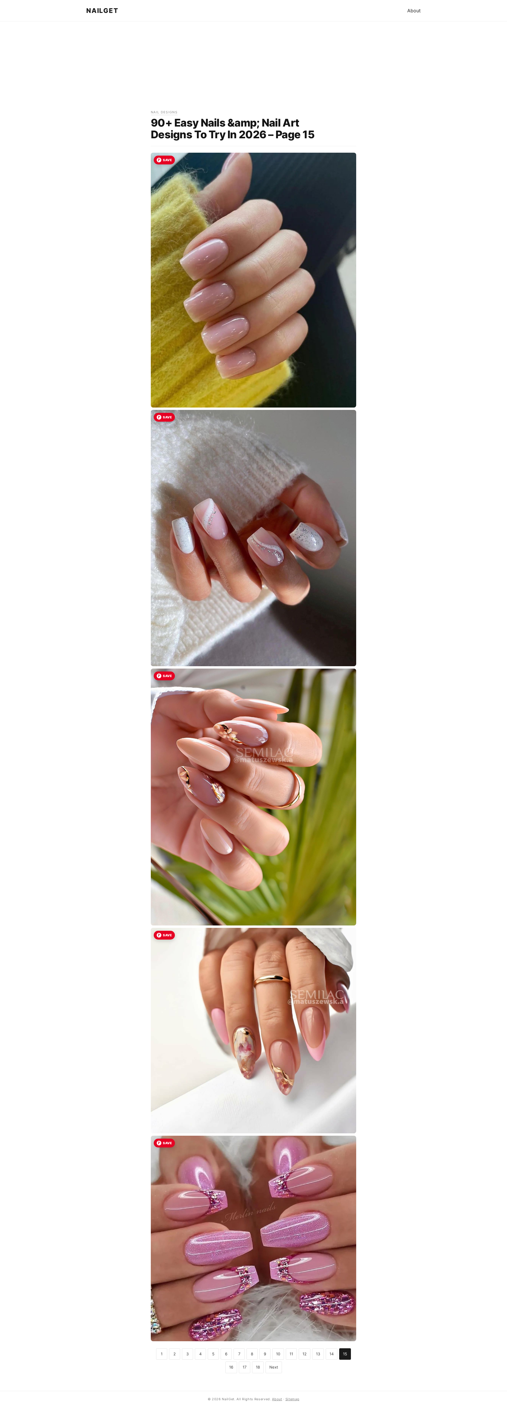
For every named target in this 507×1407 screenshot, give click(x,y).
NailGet (102, 10)
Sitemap (292, 1399)
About (414, 11)
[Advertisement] (253, 68)
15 (345, 1354)
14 (331, 1354)
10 (278, 1354)
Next (273, 1367)
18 (258, 1367)
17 (244, 1367)
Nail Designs (164, 112)
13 (318, 1354)
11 (291, 1354)
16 (231, 1367)
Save (167, 160)
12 (304, 1354)
